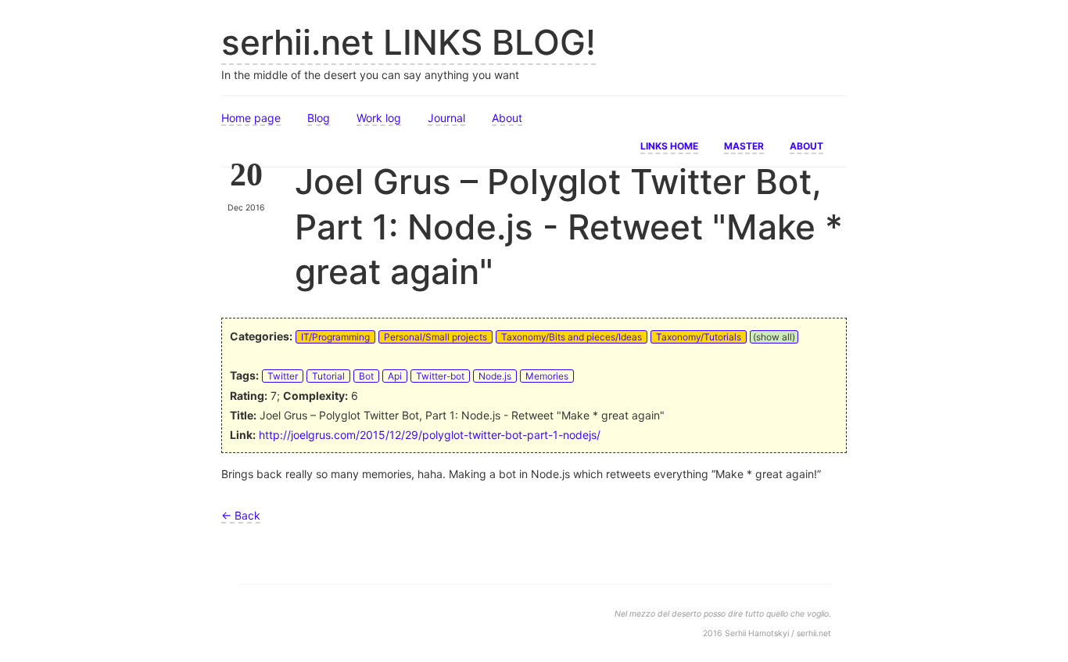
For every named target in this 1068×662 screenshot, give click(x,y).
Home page (251, 117)
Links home (669, 145)
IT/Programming (335, 337)
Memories (546, 376)
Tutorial (328, 376)
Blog (318, 117)
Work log (379, 117)
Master (744, 145)
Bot (366, 376)
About (507, 117)
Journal (446, 117)
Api (395, 376)
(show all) (774, 337)
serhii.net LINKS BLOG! (408, 42)
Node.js (494, 376)
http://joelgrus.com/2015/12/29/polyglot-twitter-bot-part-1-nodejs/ (429, 434)
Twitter (282, 376)
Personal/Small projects (435, 337)
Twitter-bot (440, 376)
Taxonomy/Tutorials (698, 337)
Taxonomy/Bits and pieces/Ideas (571, 337)
